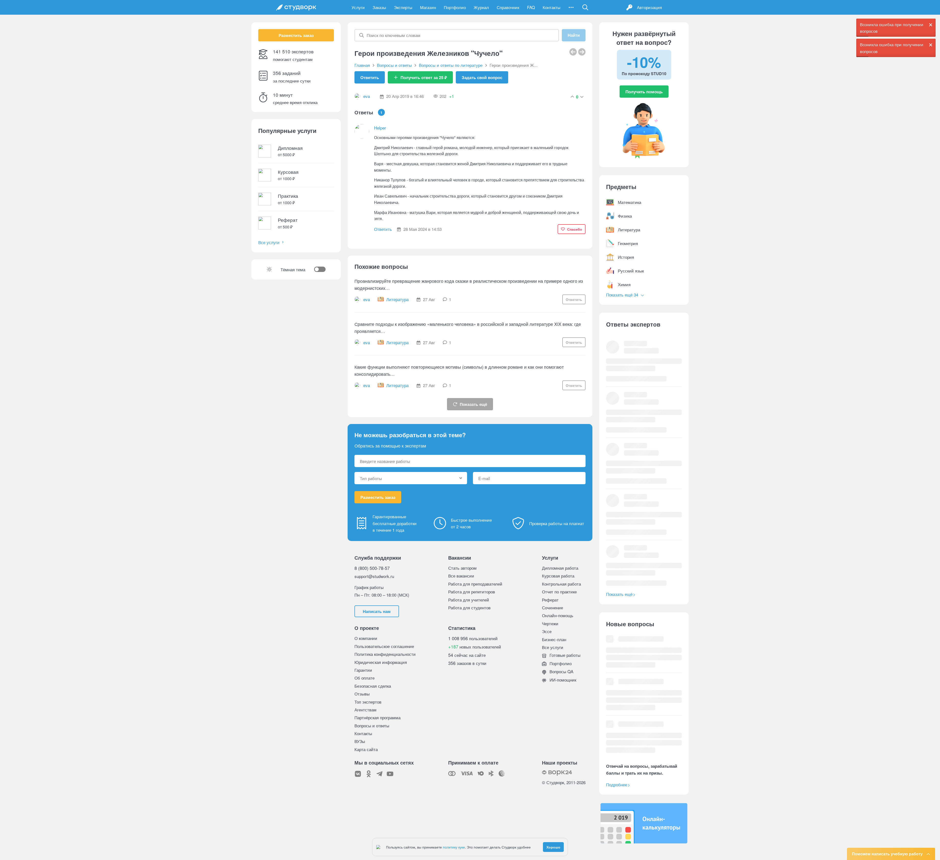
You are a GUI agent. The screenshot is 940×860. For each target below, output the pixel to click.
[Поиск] (585, 7)
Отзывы (362, 694)
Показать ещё (473, 404)
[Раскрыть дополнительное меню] (571, 7)
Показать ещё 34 (622, 295)
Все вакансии (461, 576)
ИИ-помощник (562, 680)
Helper (380, 128)
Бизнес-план (554, 639)
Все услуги (269, 242)
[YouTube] (390, 773)
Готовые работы (564, 655)
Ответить (369, 77)
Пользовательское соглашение (384, 646)
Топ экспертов (367, 702)
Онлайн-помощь (557, 615)
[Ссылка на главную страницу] (296, 7)
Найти (574, 35)
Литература (397, 299)
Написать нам (377, 611)
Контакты (551, 7)
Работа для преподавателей (475, 584)
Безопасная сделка (372, 686)
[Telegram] (379, 773)
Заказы (379, 7)
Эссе (547, 631)
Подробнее (616, 784)
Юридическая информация (380, 662)
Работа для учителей (468, 600)
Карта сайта (366, 749)
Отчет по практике (559, 592)
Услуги (358, 7)
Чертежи (550, 623)
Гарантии (363, 670)
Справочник (508, 7)
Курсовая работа (558, 576)
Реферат (550, 600)
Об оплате (364, 678)
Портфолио (455, 7)
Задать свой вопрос (482, 77)
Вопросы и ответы (371, 725)
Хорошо (553, 847)
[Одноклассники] (368, 773)
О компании (365, 638)
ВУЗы (359, 741)
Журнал (481, 7)
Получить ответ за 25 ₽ (423, 77)
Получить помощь (644, 91)
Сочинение (552, 607)
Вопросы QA (560, 671)
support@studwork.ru (374, 576)
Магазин (428, 7)
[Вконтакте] (357, 773)
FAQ (531, 7)
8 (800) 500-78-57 (372, 568)
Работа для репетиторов (471, 592)
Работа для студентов (469, 607)
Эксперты (403, 7)
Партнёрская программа (377, 717)
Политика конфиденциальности (385, 654)
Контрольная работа (561, 584)
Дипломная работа (560, 568)
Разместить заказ (296, 35)
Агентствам (365, 710)
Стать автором (462, 568)
